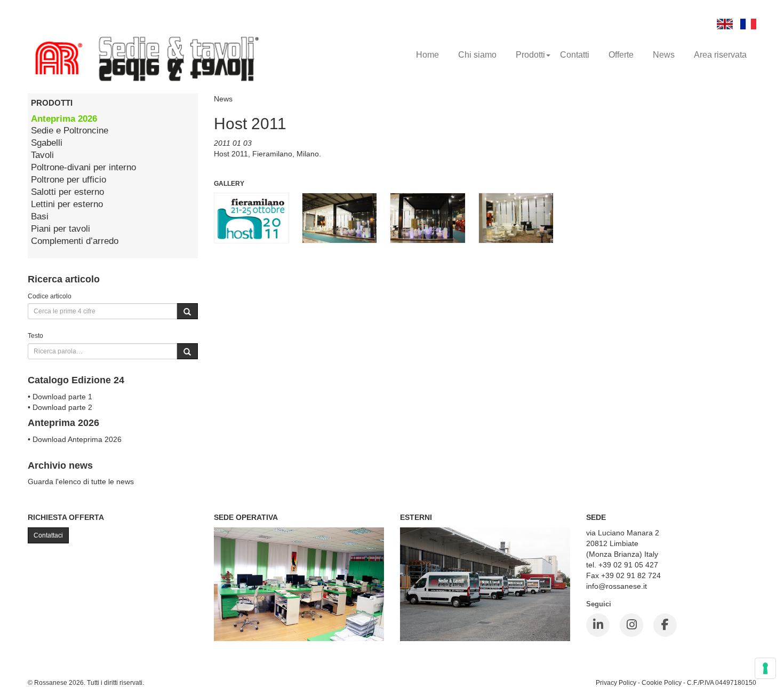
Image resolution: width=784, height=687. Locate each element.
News (664, 54)
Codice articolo (49, 296)
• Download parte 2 (60, 407)
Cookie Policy (662, 682)
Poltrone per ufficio (68, 180)
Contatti (574, 54)
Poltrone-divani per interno (83, 167)
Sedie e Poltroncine (69, 130)
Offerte (621, 54)
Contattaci (48, 535)
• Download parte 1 (60, 396)
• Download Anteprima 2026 (75, 439)
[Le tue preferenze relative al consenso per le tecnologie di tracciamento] (765, 668)
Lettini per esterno (67, 204)
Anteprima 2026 (64, 119)
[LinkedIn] (598, 625)
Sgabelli (46, 143)
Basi (40, 216)
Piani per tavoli (60, 229)
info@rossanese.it (616, 586)
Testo (35, 335)
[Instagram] (631, 625)
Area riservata (720, 54)
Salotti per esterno (67, 192)
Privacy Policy (616, 682)
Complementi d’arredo (74, 241)
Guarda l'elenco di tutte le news (81, 481)
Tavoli (42, 155)
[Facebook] (665, 625)
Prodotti (530, 54)
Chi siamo (477, 54)
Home (427, 54)
